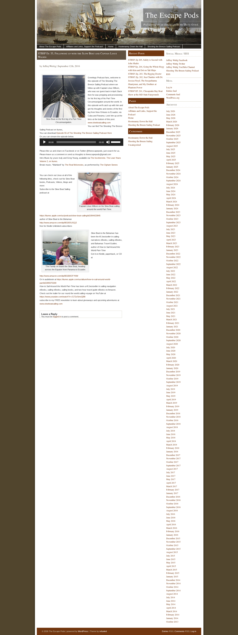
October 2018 (172, 420)
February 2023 (172, 246)
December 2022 (173, 253)
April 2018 (171, 441)
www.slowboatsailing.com (99, 122)
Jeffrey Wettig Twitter (175, 63)
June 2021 (170, 312)
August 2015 (172, 552)
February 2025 (172, 163)
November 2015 (173, 541)
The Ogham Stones (109, 165)
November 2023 (173, 215)
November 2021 (173, 298)
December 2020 (173, 329)
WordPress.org (172, 97)
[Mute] (108, 142)
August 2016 (172, 510)
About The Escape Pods (50, 46)
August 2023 (172, 225)
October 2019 (172, 378)
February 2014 (172, 614)
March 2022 (171, 284)
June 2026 (170, 114)
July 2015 (170, 555)
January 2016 (172, 534)
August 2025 (172, 145)
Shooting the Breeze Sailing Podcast (163, 46)
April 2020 (171, 357)
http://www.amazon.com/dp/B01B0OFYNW (59, 276)
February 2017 (172, 489)
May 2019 (170, 395)
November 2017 (173, 458)
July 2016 (170, 513)
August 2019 (172, 385)
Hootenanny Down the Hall (130, 46)
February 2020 (172, 364)
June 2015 (170, 559)
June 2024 (170, 191)
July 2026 (170, 111)
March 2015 (171, 569)
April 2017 (171, 482)
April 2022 (171, 281)
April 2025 (171, 159)
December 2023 (173, 211)
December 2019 (173, 371)
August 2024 (172, 183)
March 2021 (171, 319)
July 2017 (170, 472)
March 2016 (171, 527)
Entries (165, 631)
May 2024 (170, 194)
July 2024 (170, 187)
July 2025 (170, 149)
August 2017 (172, 468)
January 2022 (172, 291)
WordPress (83, 631)
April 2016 (171, 524)
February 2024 (172, 204)
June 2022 (170, 274)
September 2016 (173, 507)
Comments (179, 631)
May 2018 (170, 437)
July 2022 (170, 270)
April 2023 (171, 239)
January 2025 (172, 166)
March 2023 (171, 243)
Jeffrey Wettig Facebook (176, 60)
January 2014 (172, 618)
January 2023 (172, 249)
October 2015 (172, 545)
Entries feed (171, 90)
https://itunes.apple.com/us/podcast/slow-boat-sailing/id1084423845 (70, 215)
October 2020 (172, 336)
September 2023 (173, 222)
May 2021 (170, 316)
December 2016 (173, 496)
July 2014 (170, 597)
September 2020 (173, 340)
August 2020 (172, 343)
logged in (57, 316)
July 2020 (170, 347)
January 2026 (172, 128)
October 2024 (172, 177)
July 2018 (170, 430)
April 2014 (171, 607)
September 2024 (173, 180)
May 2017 (170, 479)
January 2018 (172, 451)
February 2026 (172, 125)
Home (110, 46)
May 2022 (170, 277)
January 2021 (172, 326)
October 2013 (172, 621)
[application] (81, 142)
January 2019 (172, 409)
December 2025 (173, 131)
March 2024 (171, 201)
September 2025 (173, 142)
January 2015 (172, 576)
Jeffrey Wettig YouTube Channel (180, 66)
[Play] (44, 142)
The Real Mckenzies (74, 165)
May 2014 (170, 604)
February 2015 (172, 572)
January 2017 (172, 493)
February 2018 (172, 447)
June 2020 (170, 350)
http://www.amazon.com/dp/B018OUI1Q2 (58, 223)
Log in (169, 87)
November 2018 (173, 416)
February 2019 (172, 406)
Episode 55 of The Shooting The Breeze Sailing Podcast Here (84, 133)
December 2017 (173, 454)
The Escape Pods (172, 15)
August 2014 (172, 593)
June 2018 (170, 434)
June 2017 (170, 475)
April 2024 (171, 197)
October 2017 (172, 461)
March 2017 (171, 486)
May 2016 (170, 520)
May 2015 (170, 562)
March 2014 (171, 611)
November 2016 (173, 499)
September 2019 (173, 381)
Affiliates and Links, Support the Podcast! (84, 46)
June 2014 (170, 600)
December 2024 (173, 170)
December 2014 (173, 579)
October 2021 (172, 302)
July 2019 (170, 388)
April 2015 (171, 566)
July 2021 (170, 308)
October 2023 (172, 218)
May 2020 (170, 354)
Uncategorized (134, 144)
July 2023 (170, 229)
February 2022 (172, 288)
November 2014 (173, 583)
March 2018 (171, 444)
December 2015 (173, 538)
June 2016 (170, 517)
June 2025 (170, 152)
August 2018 (172, 427)
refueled (103, 631)
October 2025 (172, 138)
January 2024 (172, 208)
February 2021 (172, 322)
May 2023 (170, 236)
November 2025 (173, 135)
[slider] (116, 141)
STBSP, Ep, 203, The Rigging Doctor (144, 73)
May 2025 (170, 156)
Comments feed (173, 94)
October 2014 (172, 586)
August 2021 (172, 305)
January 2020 (172, 368)
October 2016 (172, 503)
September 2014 (173, 590)
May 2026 (170, 117)
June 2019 (170, 392)
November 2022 (173, 256)
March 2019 (171, 402)
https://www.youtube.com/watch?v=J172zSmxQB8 (62, 297)
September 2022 (173, 263)
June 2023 (170, 232)
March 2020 (171, 361)
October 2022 (172, 260)
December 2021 (173, 295)
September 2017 (173, 465)
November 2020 (173, 333)
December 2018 (173, 413)
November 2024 (173, 173)
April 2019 (171, 399)
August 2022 (172, 267)
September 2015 (173, 548)
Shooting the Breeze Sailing (140, 141)
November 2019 (173, 374)
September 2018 (173, 423)
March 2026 (171, 121)
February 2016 (172, 531)
